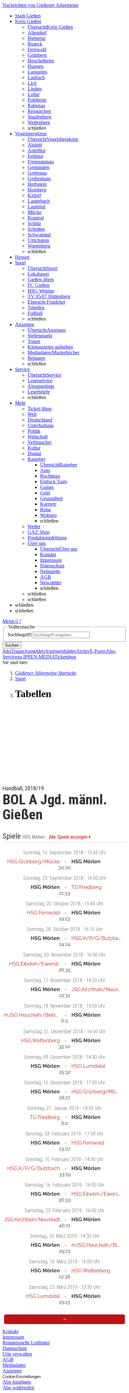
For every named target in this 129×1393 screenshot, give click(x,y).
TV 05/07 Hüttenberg (49, 296)
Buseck (35, 43)
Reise (45, 509)
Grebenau (37, 173)
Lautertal (36, 206)
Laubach (36, 77)
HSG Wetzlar (41, 290)
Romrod (36, 217)
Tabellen (36, 307)
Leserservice (40, 380)
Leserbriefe (39, 391)
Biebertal (36, 38)
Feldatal (35, 156)
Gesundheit (51, 498)
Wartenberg (39, 245)
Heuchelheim (41, 60)
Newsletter (50, 582)
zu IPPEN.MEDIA (35, 656)
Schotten (36, 229)
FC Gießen (38, 285)
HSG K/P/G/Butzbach (97, 938)
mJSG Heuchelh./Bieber (32, 1015)
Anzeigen (12, 1370)
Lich (32, 83)
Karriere (48, 504)
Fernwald (37, 49)
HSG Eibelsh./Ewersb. (34, 964)
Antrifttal (36, 150)
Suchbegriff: (20, 634)
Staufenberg (39, 116)
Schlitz (34, 223)
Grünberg (37, 55)
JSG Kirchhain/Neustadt (99, 989)
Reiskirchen (39, 111)
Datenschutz (52, 565)
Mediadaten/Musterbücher (53, 352)
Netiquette (50, 571)
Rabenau (36, 105)
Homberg (37, 189)
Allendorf (37, 32)
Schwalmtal (39, 234)
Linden (35, 88)
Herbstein (37, 184)
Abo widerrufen (18, 1387)
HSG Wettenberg (40, 1041)
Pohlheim (37, 100)
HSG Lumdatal (88, 1066)
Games (47, 487)
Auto (45, 470)
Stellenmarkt (40, 335)
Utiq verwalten (17, 1354)
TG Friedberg (86, 887)
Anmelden (34, 651)
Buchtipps (50, 476)
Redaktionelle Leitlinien (26, 1342)
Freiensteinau (41, 161)
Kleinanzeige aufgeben (50, 346)
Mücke (34, 212)
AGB (45, 577)
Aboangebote (41, 386)
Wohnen (48, 515)
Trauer (34, 341)
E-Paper (98, 651)
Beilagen (36, 358)
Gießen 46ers (41, 279)
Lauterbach (39, 201)
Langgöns (37, 72)
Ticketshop (65, 656)
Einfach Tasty (53, 481)
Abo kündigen (17, 1382)
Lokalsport (38, 274)
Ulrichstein (38, 240)
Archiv (83, 651)
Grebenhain (39, 178)
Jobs (7, 651)
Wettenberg (39, 122)
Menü (8, 621)
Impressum (51, 560)
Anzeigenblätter (60, 651)
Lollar (33, 94)
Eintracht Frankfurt (46, 302)
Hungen (36, 66)
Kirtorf (34, 195)
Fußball (35, 313)
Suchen (12, 645)
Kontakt (48, 554)
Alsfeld (35, 144)
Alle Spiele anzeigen (69, 837)
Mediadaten (14, 1365)
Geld (45, 492)
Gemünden (38, 167)
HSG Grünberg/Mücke (33, 862)
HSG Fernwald (43, 913)
